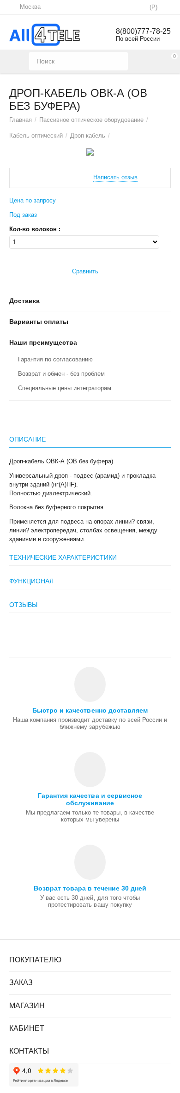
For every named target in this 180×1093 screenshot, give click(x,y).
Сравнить (85, 271)
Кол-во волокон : (34, 229)
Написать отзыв (115, 177)
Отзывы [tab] (23, 604)
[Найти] (118, 61)
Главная (20, 119)
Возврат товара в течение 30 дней (90, 888)
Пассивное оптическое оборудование (91, 119)
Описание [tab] (27, 439)
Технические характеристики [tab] (63, 557)
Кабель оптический (36, 135)
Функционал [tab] (31, 581)
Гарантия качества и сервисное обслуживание (90, 799)
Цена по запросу (32, 200)
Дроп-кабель (87, 135)
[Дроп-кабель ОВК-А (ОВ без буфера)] (90, 152)
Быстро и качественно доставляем (89, 710)
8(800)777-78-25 (143, 31)
